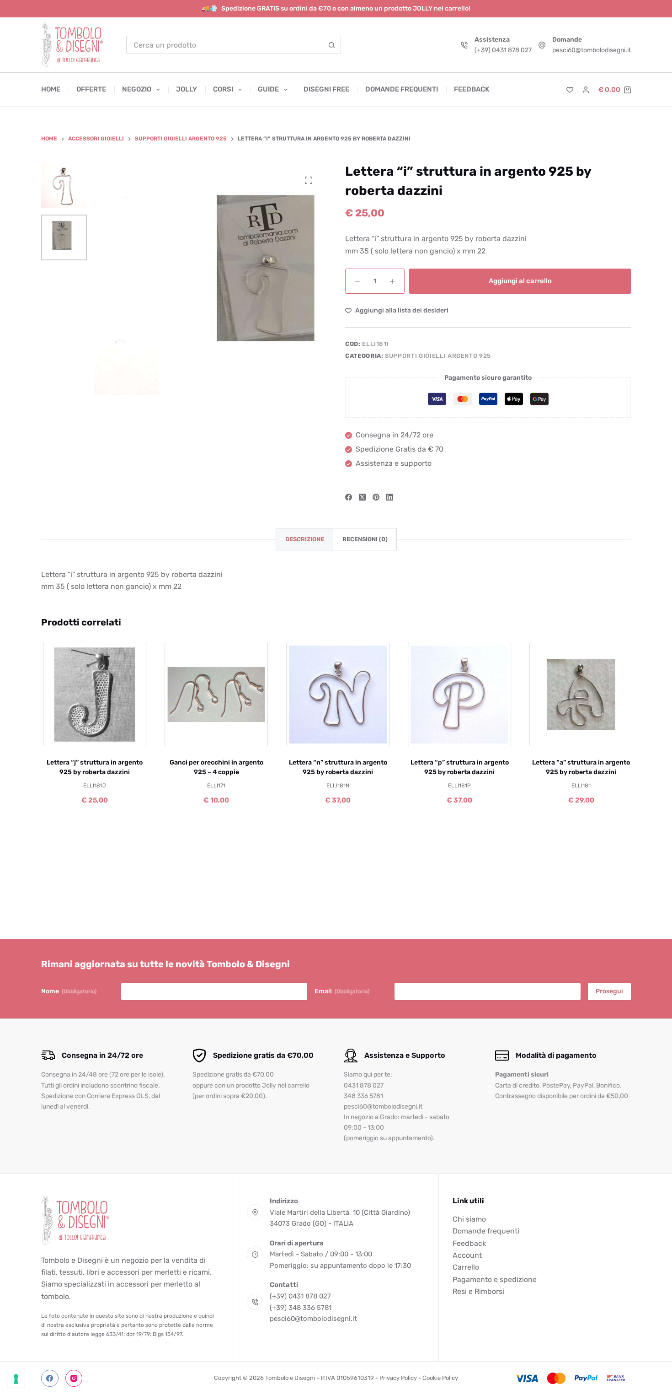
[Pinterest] (376, 497)
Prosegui (609, 991)
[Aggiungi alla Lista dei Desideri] (93, 734)
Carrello (466, 1267)
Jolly (186, 89)
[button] (63, 734)
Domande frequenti (401, 89)
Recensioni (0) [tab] (365, 539)
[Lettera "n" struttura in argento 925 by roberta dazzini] (336, 694)
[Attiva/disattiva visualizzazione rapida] (123, 734)
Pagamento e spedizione (495, 1279)
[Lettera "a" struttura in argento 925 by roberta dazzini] (579, 694)
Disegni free (326, 89)
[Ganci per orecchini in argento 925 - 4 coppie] (215, 694)
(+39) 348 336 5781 (300, 1307)
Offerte (91, 89)
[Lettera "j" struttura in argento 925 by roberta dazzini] (93, 694)
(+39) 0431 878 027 (503, 50)
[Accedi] (585, 89)
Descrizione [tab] (304, 539)
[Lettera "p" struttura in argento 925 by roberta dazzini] (458, 694)
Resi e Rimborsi (478, 1291)
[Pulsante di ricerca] (332, 45)
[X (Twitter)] (362, 497)
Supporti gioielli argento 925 (438, 355)
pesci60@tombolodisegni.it (591, 50)
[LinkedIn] (389, 497)
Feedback (471, 89)
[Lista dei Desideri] (569, 89)
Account (467, 1255)
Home (50, 89)
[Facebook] (348, 497)
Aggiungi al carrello (520, 281)
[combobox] (225, 45)
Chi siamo (469, 1219)
